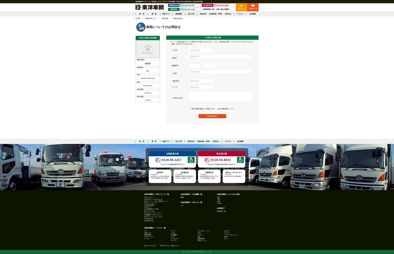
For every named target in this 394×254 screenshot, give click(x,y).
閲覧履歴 (178, 14)
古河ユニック (202, 240)
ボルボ (226, 231)
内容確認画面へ (212, 116)
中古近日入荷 (148, 219)
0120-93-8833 (223, 5)
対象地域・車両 (215, 14)
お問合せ (228, 14)
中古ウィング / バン (150, 203)
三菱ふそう (147, 233)
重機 (182, 197)
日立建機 (174, 235)
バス (182, 205)
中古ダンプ (147, 207)
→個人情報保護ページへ (225, 109)
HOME (137, 18)
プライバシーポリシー (169, 246)
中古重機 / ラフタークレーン (153, 215)
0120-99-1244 (189, 9)
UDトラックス (148, 237)
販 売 (141, 14)
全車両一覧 (253, 9)
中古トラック (148, 197)
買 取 (154, 141)
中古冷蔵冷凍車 (149, 205)
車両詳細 (165, 18)
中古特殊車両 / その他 (151, 209)
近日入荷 (191, 14)
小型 (218, 201)
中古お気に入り (149, 221)
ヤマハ (226, 238)
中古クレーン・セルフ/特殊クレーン (156, 201)
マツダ (173, 231)
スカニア (227, 233)
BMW (226, 237)
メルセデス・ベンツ (204, 231)
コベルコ (200, 235)
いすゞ (146, 231)
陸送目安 (203, 14)
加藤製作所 (201, 238)
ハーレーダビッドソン (231, 235)
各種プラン (166, 14)
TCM (199, 233)
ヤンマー (174, 240)
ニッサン (147, 239)
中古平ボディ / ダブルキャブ (153, 199)
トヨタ (173, 233)
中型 (218, 199)
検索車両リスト (151, 18)
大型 (218, 197)
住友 (199, 236)
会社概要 (252, 14)
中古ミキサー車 (149, 211)
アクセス (240, 14)
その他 (219, 203)
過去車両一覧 (221, 211)
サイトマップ (150, 246)
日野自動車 (147, 235)
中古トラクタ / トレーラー (152, 213)
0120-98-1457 (189, 5)
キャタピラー (175, 239)
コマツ (173, 237)
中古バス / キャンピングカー (153, 217)
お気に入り (241, 9)
